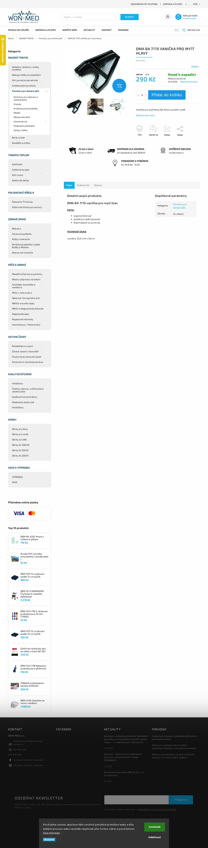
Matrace (16, 228)
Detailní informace (145, 115)
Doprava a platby (172, 4)
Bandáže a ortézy (21, 142)
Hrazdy (17, 104)
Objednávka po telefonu (144, 4)
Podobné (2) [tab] (83, 185)
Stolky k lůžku (21, 130)
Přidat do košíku (167, 95)
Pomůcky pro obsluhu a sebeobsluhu (26, 98)
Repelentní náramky (22, 319)
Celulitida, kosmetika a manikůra (23, 286)
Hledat (129, 17)
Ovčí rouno (17, 175)
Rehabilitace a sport (22, 346)
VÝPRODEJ (17, 477)
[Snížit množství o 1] (138, 95)
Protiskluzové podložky (26, 108)
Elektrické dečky (20, 180)
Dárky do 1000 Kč (21, 444)
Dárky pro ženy (20, 429)
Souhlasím (154, 827)
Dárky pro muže (20, 434)
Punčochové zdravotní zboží (26, 356)
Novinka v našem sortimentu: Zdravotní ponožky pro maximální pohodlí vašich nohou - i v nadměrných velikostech (126, 739)
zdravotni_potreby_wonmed (28, 765)
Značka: (195, 66)
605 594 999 (14, 754)
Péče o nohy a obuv (22, 292)
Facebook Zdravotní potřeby (28, 760)
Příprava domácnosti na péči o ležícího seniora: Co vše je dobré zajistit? (173, 756)
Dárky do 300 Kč (20, 455)
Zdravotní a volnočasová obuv (27, 362)
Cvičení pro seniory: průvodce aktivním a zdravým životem (174, 737)
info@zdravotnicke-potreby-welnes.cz (28, 742)
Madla (17, 112)
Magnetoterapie (20, 314)
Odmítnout (154, 837)
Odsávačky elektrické (23, 402)
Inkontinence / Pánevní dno (26, 324)
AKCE (14, 482)
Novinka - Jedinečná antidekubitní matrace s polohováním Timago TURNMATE (123, 757)
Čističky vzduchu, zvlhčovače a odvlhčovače (28, 390)
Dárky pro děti (19, 439)
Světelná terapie (20, 169)
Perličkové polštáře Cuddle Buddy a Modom (26, 246)
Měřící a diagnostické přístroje (28, 308)
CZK (195, 4)
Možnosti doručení (188, 81)
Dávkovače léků (22, 117)
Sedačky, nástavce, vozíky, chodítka (25, 68)
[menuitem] (20, 30)
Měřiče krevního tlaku (23, 303)
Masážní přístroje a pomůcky (27, 274)
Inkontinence (20, 121)
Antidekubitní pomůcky (24, 85)
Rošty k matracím (21, 239)
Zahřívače (17, 164)
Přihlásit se (181, 799)
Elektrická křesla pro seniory (27, 207)
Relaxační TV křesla (22, 201)
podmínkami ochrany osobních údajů (157, 809)
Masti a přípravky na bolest (26, 279)
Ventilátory (18, 407)
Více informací (51, 832)
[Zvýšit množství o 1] (145, 95)
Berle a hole (18, 137)
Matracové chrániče (22, 252)
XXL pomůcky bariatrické (25, 80)
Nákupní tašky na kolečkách (26, 75)
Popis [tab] (69, 185)
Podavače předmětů (24, 125)
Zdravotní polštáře (22, 234)
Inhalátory (17, 383)
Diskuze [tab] (98, 185)
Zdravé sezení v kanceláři (25, 351)
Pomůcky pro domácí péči (25, 91)
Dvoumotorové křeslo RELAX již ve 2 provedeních (124, 774)
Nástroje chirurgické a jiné (26, 298)
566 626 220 (19, 749)
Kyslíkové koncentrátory (24, 396)
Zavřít (189, 140)
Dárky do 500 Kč (20, 450)
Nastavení (49, 839)
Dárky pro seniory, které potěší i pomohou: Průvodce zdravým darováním (174, 747)
